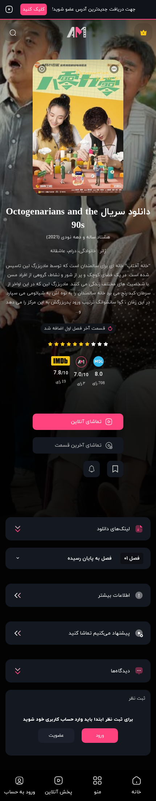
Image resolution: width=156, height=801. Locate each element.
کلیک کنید (34, 9)
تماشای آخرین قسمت (78, 445)
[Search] (13, 32)
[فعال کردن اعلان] (91, 469)
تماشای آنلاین (86, 421)
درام (72, 251)
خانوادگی (87, 251)
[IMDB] (60, 362)
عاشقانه (57, 251)
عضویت (56, 735)
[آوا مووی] (78, 32)
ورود (100, 735)
